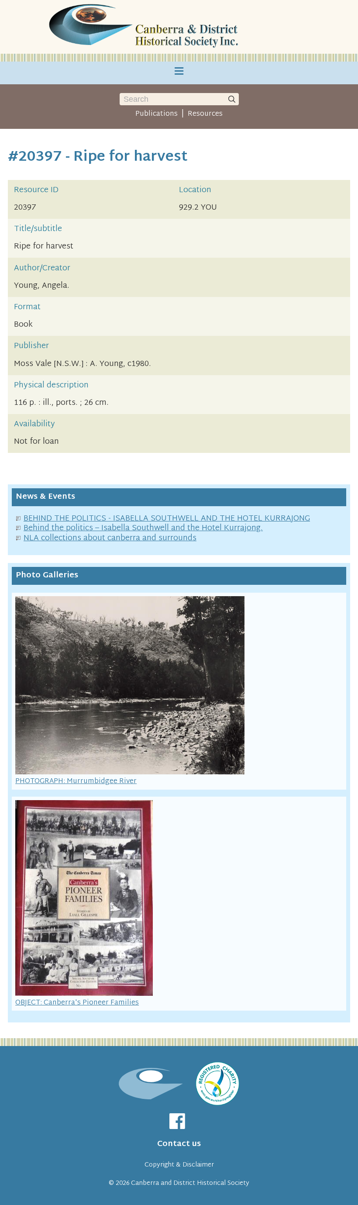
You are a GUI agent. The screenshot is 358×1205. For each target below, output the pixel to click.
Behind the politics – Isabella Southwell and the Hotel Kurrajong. (143, 528)
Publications (156, 114)
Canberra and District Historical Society (190, 1183)
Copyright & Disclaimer (179, 1165)
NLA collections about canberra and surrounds (110, 538)
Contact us (179, 1144)
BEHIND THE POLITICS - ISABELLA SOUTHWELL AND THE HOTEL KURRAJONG (167, 518)
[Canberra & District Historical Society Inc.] (145, 27)
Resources (205, 114)
